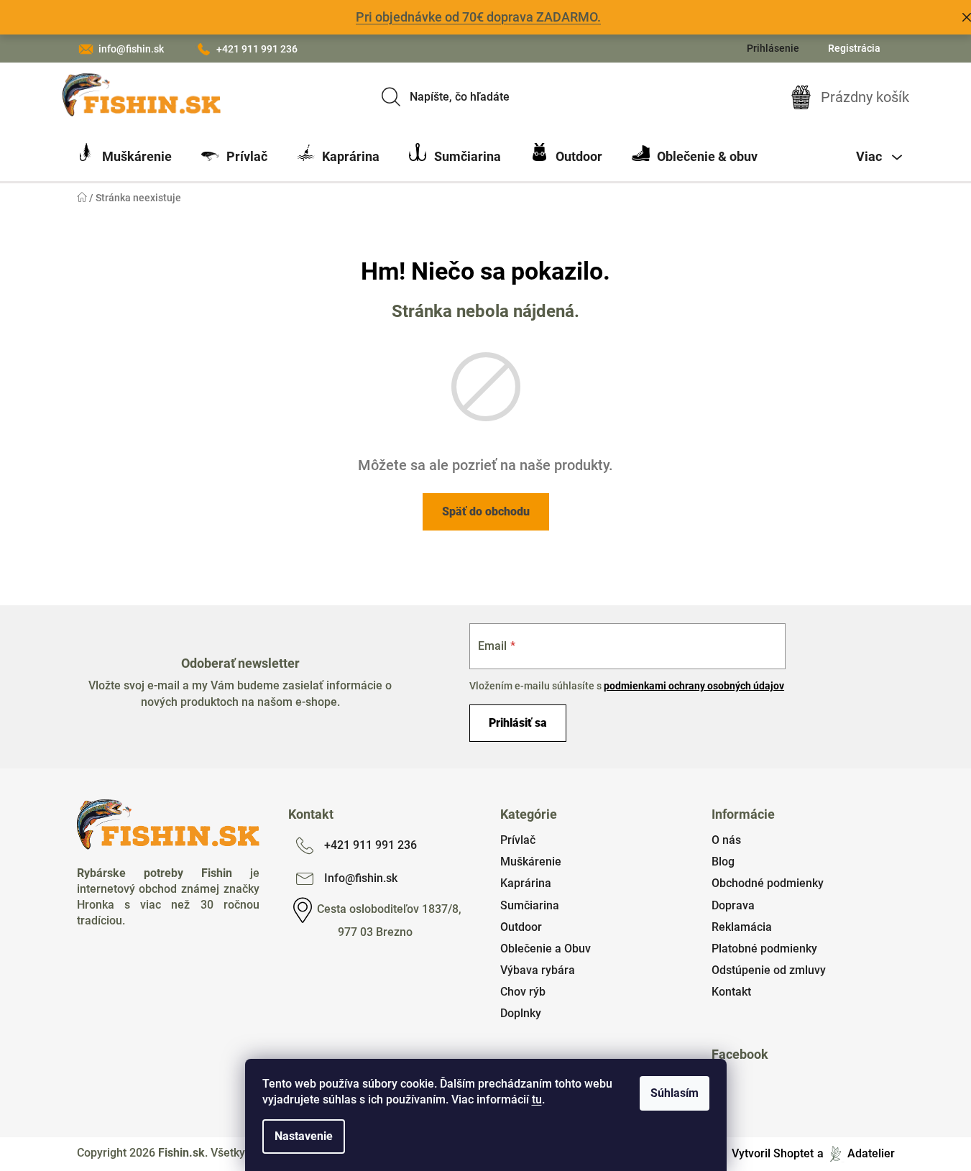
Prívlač (517, 840)
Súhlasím (674, 1093)
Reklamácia (742, 927)
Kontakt (731, 991)
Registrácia (854, 48)
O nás (726, 840)
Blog (723, 861)
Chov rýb (523, 991)
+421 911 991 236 (257, 49)
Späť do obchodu (486, 511)
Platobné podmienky (764, 948)
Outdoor (521, 927)
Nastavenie (304, 1136)
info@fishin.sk (131, 49)
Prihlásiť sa (518, 723)
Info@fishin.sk (360, 878)
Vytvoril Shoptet (773, 1153)
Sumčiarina (529, 905)
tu (537, 1099)
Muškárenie (530, 861)
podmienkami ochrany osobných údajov (694, 686)
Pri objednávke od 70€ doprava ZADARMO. (478, 16)
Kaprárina (525, 883)
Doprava (733, 905)
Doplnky (520, 1013)
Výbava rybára (537, 970)
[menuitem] (124, 156)
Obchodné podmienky (768, 883)
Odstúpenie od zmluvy (769, 970)
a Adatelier (856, 1153)
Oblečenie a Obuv (545, 948)
